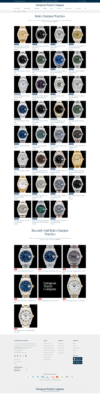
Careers (74, 350)
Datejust (24, 11)
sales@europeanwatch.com (19, 1)
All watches (60, 343)
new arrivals (27, 8)
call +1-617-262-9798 (82, 1)
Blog (74, 343)
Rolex (19, 11)
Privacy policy (17, 359)
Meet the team (76, 348)
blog (52, 8)
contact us (55, 21)
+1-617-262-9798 (18, 350)
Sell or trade (61, 350)
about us (59, 8)
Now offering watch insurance (50, 1)
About (74, 345)
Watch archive (61, 352)
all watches (17, 8)
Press (74, 352)
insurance (36, 8)
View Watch (23, 34)
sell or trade (68, 8)
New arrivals (61, 345)
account (79, 8)
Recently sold (61, 348)
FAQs (15, 363)
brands (45, 8)
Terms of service (17, 361)
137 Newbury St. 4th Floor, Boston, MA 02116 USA (25, 345)
